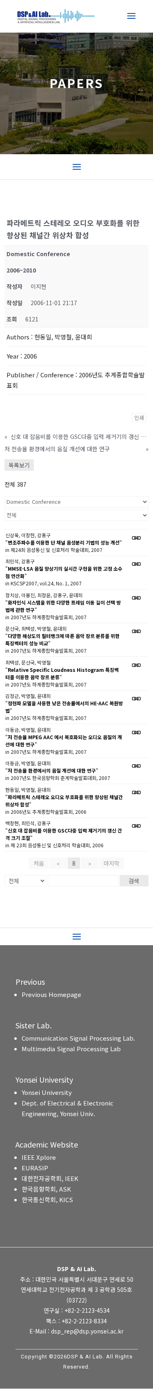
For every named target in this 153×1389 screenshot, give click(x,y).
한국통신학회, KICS (47, 1199)
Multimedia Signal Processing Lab (71, 1048)
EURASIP (35, 1167)
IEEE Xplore (39, 1157)
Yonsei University (47, 1092)
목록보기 (19, 465)
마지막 (112, 863)
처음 (38, 863)
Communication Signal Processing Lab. (78, 1038)
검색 (134, 881)
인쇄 (139, 417)
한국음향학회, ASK (46, 1189)
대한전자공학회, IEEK (50, 1178)
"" (63, 542)
